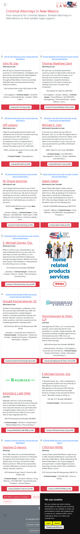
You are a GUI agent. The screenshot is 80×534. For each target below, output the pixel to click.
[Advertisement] (40, 35)
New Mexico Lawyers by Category (16, 497)
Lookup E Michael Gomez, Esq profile (59, 430)
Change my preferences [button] (54, 527)
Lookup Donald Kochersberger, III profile (20, 361)
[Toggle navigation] (5, 5)
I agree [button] (48, 523)
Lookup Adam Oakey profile (59, 225)
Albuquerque (37, 497)
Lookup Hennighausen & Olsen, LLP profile (59, 361)
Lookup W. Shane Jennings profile (20, 225)
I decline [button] (57, 523)
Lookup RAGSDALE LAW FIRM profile (20, 430)
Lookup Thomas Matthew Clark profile (59, 107)
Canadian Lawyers (33, 524)
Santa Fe (7, 501)
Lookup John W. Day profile (20, 107)
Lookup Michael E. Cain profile (59, 164)
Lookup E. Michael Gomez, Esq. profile (20, 284)
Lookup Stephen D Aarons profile (20, 489)
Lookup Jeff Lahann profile (20, 164)
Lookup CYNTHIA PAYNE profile (59, 489)
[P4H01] (59, 259)
